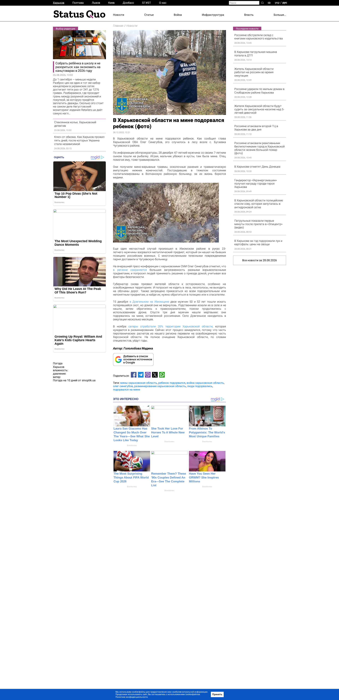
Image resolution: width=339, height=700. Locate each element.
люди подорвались (199, 386)
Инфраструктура (213, 14)
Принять (217, 694)
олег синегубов (123, 386)
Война (178, 14)
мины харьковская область (138, 382)
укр (277, 2)
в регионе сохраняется (130, 270)
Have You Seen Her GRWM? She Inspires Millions (204, 477)
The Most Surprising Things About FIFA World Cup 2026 (131, 477)
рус (284, 2)
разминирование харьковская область (160, 386)
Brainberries (132, 445)
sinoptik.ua (89, 380)
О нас (162, 2)
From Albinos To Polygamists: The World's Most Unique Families (207, 432)
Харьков (58, 2)
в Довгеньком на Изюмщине (149, 301)
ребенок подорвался (171, 382)
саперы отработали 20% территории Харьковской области (170, 326)
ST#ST (146, 2)
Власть (249, 14)
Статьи (149, 14)
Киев (111, 2)
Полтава (78, 2)
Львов (96, 2)
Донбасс (128, 2)
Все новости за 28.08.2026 (259, 260)
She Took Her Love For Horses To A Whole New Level (168, 432)
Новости (118, 14)
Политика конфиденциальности (131, 697)
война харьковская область (205, 382)
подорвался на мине (126, 389)
